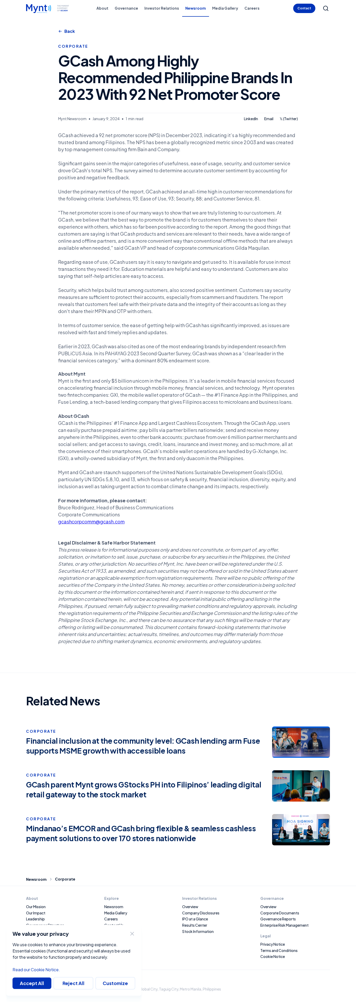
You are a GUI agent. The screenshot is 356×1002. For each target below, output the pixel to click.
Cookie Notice (272, 956)
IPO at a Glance (195, 919)
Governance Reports (278, 919)
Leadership (35, 919)
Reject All (73, 983)
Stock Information (198, 931)
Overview (268, 906)
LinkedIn (251, 119)
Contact (304, 8)
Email (268, 119)
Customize (115, 983)
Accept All (32, 983)
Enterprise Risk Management (284, 925)
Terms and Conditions (279, 950)
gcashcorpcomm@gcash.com (91, 521)
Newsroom (195, 8)
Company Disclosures (200, 913)
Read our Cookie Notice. (36, 969)
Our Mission (36, 906)
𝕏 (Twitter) (289, 119)
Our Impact (35, 913)
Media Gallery (225, 8)
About (102, 8)
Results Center (194, 925)
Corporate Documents (279, 913)
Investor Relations (161, 8)
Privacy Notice (272, 944)
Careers (252, 8)
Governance (126, 8)
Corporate (65, 879)
